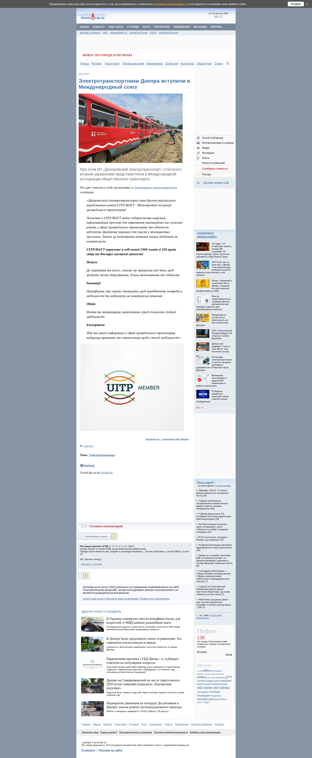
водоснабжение (217, 674)
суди (206, 702)
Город (84, 63)
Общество (204, 63)
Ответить (85, 564)
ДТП (228, 677)
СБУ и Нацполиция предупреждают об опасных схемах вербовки (222, 334)
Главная (86, 724)
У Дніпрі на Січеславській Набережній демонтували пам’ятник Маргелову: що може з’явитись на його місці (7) (213, 590)
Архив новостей (216, 183)
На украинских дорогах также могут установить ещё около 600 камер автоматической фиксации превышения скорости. (143, 628)
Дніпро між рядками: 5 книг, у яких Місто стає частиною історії (221, 347)
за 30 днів (215, 615)
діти (208, 678)
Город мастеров (138, 33)
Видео (206, 148)
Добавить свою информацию (205, 732)
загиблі (201, 680)
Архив (229, 654)
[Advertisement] (159, 15)
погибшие (203, 691)
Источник (202, 651)
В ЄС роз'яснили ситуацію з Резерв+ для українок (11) (212, 538)
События (171, 63)
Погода (206, 174)
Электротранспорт (102, 455)
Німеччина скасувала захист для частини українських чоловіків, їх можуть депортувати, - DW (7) (214, 603)
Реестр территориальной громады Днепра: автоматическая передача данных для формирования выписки (213, 303)
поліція (214, 692)
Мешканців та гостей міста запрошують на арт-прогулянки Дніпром (212, 319)
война (202, 677)
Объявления (182, 26)
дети (213, 678)
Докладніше (202, 618)
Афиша (84, 26)
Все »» (199, 407)
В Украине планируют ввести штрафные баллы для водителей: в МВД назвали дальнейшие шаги (143, 620)
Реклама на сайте (110, 750)
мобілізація (204, 683)
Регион (96, 63)
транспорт (88, 446)
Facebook (106, 472)
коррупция (212, 680)
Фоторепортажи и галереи (218, 142)
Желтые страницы (90, 33)
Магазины (200, 26)
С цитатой (97, 564)
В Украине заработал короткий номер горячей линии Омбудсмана (212, 396)
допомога (220, 677)
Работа (168, 724)
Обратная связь (90, 732)
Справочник (162, 26)
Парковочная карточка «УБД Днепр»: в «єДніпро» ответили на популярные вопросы (142, 660)
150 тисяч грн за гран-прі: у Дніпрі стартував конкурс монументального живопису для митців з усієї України (213, 268)
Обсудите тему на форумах (122, 598)
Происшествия (133, 63)
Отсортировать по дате (96, 536)
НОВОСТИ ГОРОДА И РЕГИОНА (107, 55)
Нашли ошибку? (108, 732)
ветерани (217, 670)
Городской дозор (168, 33)
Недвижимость (118, 33)
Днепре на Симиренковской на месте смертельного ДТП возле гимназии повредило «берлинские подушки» (143, 684)
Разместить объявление (154, 598)
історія (199, 671)
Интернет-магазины (201, 724)
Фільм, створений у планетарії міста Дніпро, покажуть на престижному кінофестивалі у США (214, 285)
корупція (225, 680)
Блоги (153, 33)
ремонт (200, 702)
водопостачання (203, 674)
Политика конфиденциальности (171, 732)
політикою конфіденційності (170, 4)
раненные (220, 699)
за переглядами (223, 485)
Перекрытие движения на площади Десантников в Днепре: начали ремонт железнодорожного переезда (144, 705)
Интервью (208, 153)
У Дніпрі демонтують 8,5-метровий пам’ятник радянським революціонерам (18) (213, 516)
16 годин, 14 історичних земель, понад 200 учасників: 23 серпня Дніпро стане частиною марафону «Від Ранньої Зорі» (214, 250)
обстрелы (221, 688)
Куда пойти (115, 26)
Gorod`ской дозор (93, 598)
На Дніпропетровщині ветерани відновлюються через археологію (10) (214, 547)
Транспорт (112, 63)
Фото (146, 26)
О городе (133, 26)
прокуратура (205, 699)
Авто (105, 33)
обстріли (204, 688)
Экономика (154, 63)
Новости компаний (213, 163)
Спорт (218, 63)
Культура (187, 63)
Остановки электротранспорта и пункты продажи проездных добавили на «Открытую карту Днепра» (214, 363)
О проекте (88, 750)
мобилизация (219, 683)
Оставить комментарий (106, 526)
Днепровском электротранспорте (155, 187)
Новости (98, 26)
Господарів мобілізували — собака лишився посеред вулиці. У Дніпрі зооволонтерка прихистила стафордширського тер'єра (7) (213, 576)
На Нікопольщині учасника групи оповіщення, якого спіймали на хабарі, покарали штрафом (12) (212, 528)
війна (207, 670)
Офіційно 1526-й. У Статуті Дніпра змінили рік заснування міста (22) (212, 493)
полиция (203, 695)
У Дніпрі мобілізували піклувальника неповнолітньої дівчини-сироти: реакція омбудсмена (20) (212, 504)
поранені (215, 695)
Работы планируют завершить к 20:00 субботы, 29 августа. (137, 711)
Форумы (216, 26)
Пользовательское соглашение (135, 732)
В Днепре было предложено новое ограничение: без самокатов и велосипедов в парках (144, 640)
